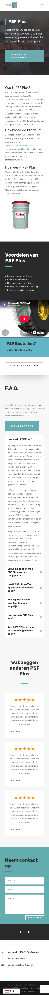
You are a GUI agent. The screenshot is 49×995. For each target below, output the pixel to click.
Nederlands (13, 145)
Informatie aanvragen (18, 56)
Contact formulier (24, 365)
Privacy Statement (37, 988)
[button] (11, 991)
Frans (22, 145)
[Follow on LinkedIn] (28, 932)
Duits (30, 145)
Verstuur (35, 917)
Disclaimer (23, 988)
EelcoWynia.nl (21, 985)
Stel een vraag (21, 426)
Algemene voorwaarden (25, 991)
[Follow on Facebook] (20, 932)
